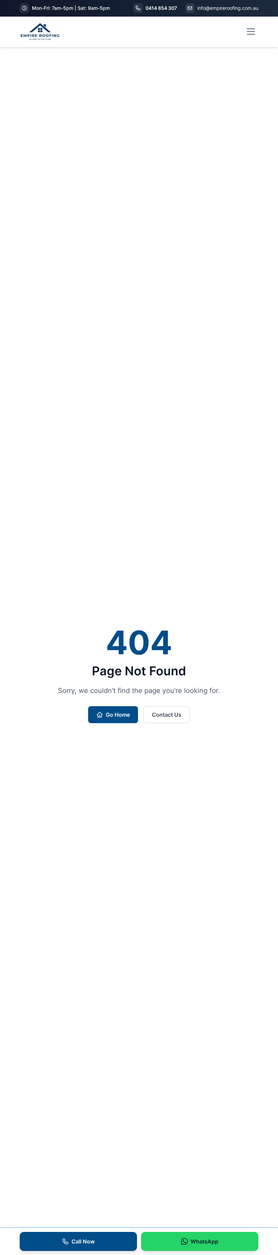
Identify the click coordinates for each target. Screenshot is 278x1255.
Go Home (118, 714)
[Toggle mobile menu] (250, 31)
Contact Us (166, 714)
